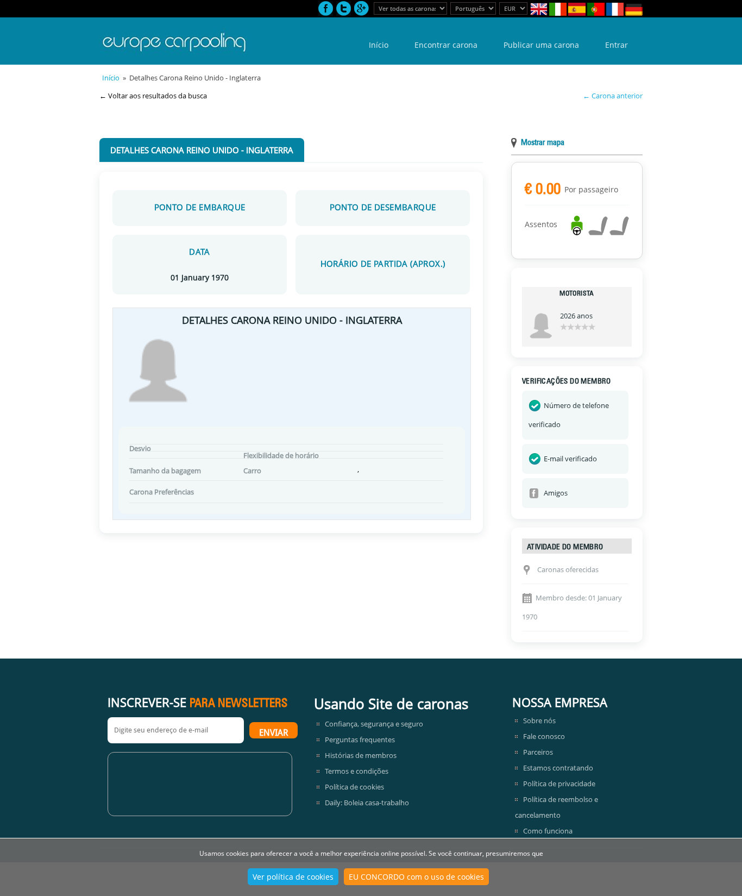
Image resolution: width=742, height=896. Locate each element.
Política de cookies (354, 787)
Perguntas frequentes (360, 739)
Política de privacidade (559, 783)
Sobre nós (539, 720)
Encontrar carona (445, 45)
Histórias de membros (361, 755)
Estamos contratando (558, 768)
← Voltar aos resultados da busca (153, 96)
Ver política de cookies (293, 877)
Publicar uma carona (541, 45)
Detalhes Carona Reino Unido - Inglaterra (201, 150)
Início (378, 45)
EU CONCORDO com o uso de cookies (416, 877)
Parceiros (538, 752)
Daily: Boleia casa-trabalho (367, 802)
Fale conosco (544, 736)
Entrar (616, 45)
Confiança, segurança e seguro (374, 724)
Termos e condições (356, 771)
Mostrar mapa (542, 143)
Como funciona (548, 831)
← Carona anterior (613, 96)
